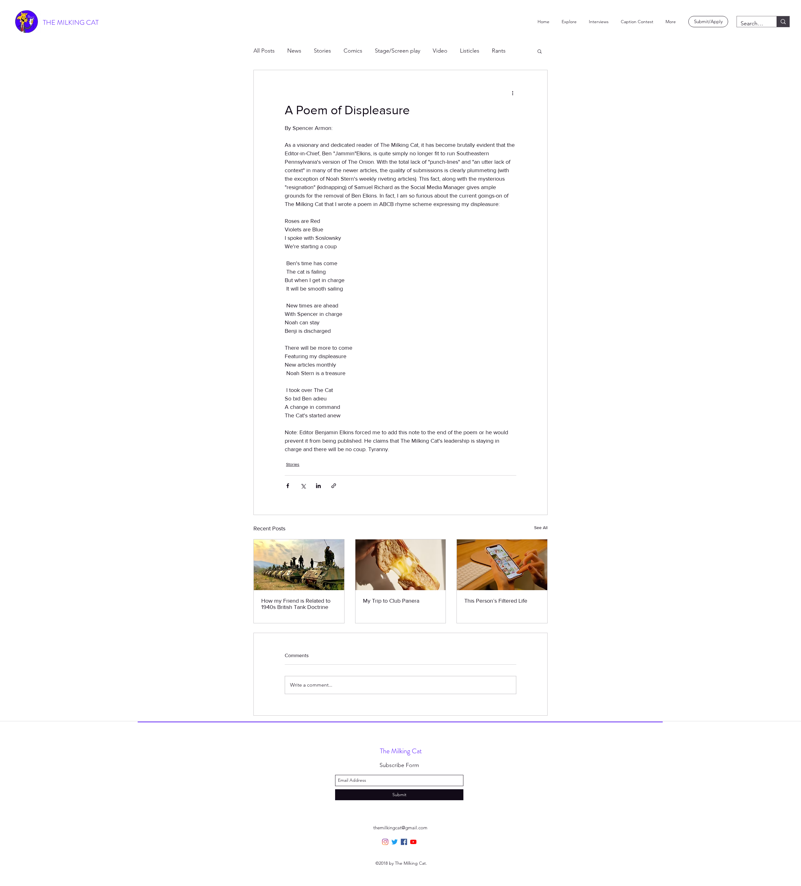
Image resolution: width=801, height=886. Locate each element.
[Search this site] (783, 21)
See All (541, 527)
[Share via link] (334, 486)
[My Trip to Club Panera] (400, 564)
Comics (353, 50)
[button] (540, 51)
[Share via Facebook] (288, 486)
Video (440, 50)
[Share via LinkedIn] (318, 486)
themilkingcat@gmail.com (400, 828)
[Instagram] (385, 842)
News (294, 50)
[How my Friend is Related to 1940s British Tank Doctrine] (299, 564)
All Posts (264, 50)
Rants (499, 50)
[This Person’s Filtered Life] (502, 564)
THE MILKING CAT (71, 22)
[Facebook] (404, 842)
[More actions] (512, 92)
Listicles (469, 50)
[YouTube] (413, 842)
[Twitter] (394, 842)
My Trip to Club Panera (391, 601)
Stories (322, 50)
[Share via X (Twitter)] (303, 486)
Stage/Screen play (397, 50)
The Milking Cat (401, 751)
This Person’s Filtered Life (495, 601)
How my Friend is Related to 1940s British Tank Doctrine (295, 604)
